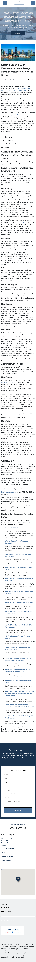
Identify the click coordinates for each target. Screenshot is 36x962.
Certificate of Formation (9, 382)
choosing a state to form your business (19, 115)
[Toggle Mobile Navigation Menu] (33, 3)
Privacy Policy (6, 911)
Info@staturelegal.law (9, 492)
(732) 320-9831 (8, 848)
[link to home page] (19, 3)
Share (33, 79)
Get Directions (7, 860)
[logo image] (12, 930)
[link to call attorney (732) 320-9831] (5, 3)
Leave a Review (7, 857)
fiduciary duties (20, 222)
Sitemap (4, 904)
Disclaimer (5, 908)
